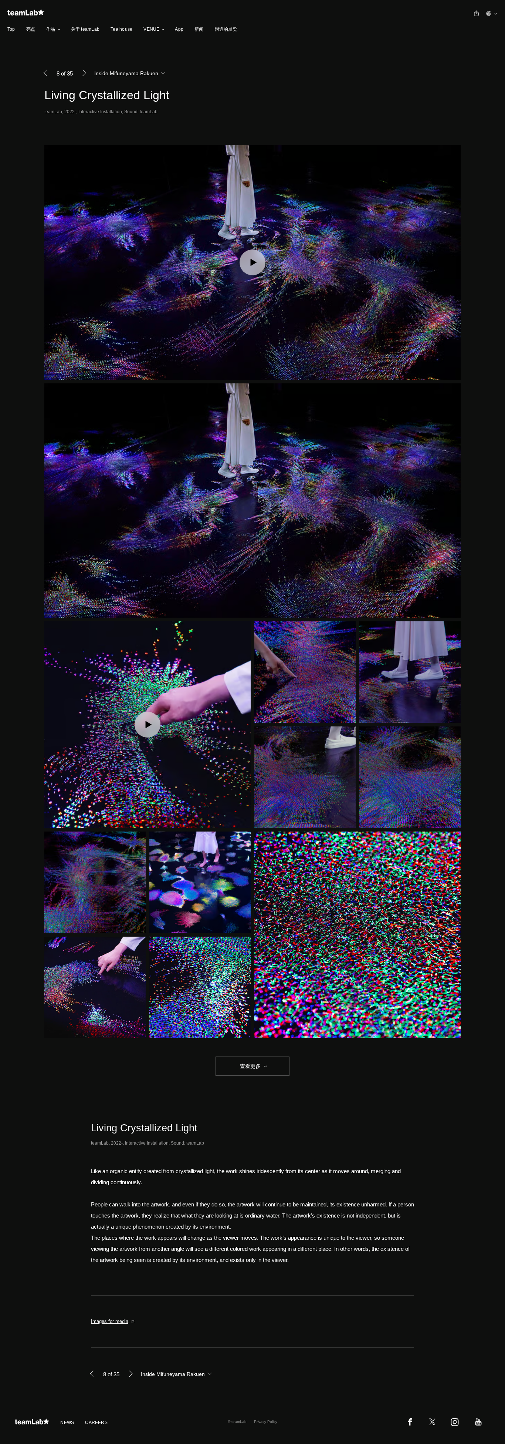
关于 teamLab (85, 29)
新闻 (198, 29)
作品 (50, 29)
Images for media (109, 1321)
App (179, 29)
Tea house (121, 29)
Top (11, 29)
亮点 (30, 29)
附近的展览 (226, 29)
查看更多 (249, 1066)
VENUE (151, 29)
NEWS (67, 1422)
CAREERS (96, 1422)
